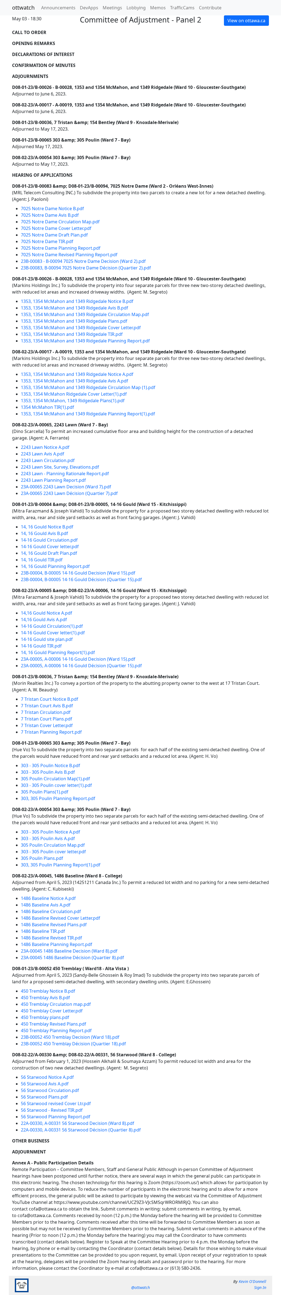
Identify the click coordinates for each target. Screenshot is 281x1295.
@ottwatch (140, 1287)
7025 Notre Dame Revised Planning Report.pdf (69, 255)
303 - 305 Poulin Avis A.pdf (48, 838)
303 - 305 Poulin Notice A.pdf (50, 832)
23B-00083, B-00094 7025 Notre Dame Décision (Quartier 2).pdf (86, 268)
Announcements (58, 8)
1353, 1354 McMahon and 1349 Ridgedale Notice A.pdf (77, 374)
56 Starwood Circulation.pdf (50, 1090)
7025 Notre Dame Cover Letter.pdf (56, 228)
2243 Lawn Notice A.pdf (45, 447)
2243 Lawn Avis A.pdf (42, 454)
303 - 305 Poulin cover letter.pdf (53, 852)
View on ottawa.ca (246, 21)
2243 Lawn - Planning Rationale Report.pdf (65, 474)
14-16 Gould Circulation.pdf (49, 540)
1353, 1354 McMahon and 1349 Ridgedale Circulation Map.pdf (85, 314)
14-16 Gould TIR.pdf (41, 646)
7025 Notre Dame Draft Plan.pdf (54, 235)
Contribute (210, 8)
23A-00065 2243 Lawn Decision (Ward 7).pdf (66, 487)
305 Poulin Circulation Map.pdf (53, 845)
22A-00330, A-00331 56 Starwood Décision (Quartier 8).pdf (81, 1130)
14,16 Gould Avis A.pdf (44, 619)
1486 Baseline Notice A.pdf (48, 898)
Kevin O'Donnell (252, 1281)
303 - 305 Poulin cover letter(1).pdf (56, 785)
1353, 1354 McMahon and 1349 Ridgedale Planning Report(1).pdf (88, 414)
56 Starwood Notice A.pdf (47, 1077)
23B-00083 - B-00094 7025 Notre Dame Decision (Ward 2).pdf (83, 261)
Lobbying (136, 8)
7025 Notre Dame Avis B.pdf (50, 215)
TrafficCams (182, 8)
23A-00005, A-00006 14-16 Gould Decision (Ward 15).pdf (78, 659)
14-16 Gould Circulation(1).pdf (52, 626)
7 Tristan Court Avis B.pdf (47, 706)
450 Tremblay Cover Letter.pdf (52, 1011)
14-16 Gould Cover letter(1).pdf (53, 633)
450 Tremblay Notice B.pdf (48, 991)
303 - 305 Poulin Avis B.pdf (48, 772)
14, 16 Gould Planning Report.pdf (55, 566)
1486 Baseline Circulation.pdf (51, 911)
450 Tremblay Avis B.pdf (45, 998)
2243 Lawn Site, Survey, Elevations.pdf (60, 467)
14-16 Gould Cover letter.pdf (50, 547)
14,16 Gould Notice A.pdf (46, 613)
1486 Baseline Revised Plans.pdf (54, 925)
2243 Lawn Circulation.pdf (48, 460)
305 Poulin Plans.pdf (42, 858)
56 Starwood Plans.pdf (44, 1097)
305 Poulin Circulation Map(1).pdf (55, 779)
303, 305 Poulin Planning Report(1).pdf (60, 865)
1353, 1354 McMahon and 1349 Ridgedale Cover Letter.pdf (81, 328)
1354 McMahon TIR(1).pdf (47, 407)
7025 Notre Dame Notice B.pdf (52, 208)
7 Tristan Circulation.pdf (46, 712)
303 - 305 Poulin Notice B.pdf (50, 765)
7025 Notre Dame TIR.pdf (47, 241)
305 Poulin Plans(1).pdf (44, 792)
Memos (158, 8)
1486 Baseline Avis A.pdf (46, 905)
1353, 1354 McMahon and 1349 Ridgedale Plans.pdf (74, 321)
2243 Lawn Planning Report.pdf (53, 480)
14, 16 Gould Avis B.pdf (44, 533)
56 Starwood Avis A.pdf (45, 1084)
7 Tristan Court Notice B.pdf (49, 699)
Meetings (112, 8)
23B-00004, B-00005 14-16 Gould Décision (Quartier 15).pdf (81, 579)
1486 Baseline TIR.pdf (43, 931)
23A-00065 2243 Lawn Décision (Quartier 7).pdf (69, 493)
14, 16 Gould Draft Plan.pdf (49, 553)
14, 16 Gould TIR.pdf (42, 560)
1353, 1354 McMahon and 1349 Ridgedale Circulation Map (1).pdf (88, 387)
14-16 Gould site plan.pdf (47, 639)
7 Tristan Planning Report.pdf (51, 732)
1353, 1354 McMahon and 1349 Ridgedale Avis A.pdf (74, 381)
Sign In (260, 1287)
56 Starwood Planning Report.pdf (55, 1117)
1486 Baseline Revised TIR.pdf (51, 938)
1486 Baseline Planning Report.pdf (56, 944)
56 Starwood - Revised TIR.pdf (52, 1110)
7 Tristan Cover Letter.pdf (47, 725)
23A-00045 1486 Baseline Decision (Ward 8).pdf (69, 951)
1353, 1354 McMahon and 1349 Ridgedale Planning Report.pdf (85, 341)
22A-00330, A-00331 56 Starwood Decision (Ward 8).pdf (77, 1123)
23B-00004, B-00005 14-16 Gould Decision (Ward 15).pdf (78, 573)
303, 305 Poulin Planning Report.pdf (58, 798)
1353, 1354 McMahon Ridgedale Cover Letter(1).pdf (74, 394)
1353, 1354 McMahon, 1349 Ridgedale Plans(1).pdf (73, 401)
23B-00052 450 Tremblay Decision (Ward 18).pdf (70, 1037)
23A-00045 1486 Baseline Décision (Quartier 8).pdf (72, 958)
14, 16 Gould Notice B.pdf (47, 527)
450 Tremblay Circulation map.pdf (56, 1004)
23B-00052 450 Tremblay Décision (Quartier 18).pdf (73, 1044)
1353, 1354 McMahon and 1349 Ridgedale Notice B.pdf (77, 301)
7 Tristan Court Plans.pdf (46, 719)
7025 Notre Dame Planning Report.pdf (60, 248)
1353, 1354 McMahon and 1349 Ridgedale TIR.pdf (72, 334)
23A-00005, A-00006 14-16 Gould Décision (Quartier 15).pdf (81, 666)
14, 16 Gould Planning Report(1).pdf (58, 652)
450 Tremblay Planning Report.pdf (56, 1030)
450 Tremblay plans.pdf (45, 1017)
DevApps (89, 8)
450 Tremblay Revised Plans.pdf (53, 1024)
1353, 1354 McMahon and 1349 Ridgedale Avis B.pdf (74, 308)
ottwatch (23, 7)
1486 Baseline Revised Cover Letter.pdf (60, 918)
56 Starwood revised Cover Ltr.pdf (56, 1103)
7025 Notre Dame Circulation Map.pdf (60, 222)
